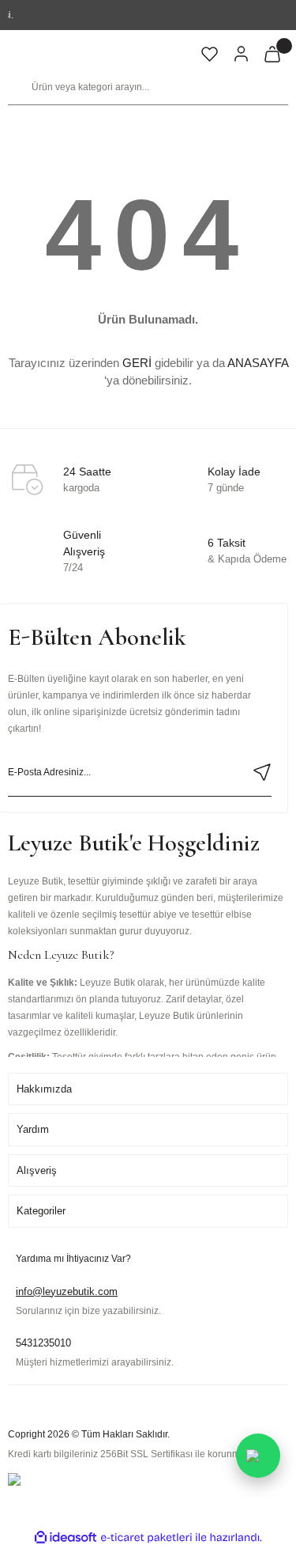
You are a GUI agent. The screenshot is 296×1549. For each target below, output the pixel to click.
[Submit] (262, 772)
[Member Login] (241, 54)
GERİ (137, 362)
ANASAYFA (257, 362)
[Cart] (272, 54)
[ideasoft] (65, 1537)
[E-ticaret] (146, 1537)
